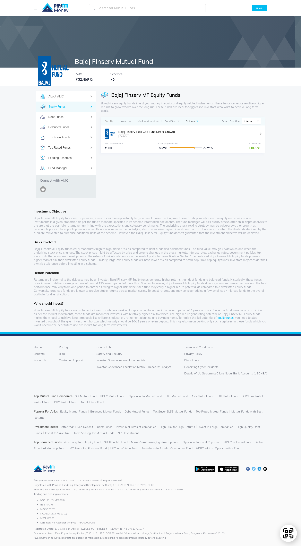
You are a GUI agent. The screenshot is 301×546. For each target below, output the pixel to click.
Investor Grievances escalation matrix (120, 360)
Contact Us (103, 347)
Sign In (259, 8)
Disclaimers (191, 360)
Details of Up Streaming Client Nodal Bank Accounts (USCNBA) (225, 373)
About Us (40, 360)
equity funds (225, 318)
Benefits (39, 354)
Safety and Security (109, 354)
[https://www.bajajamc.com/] (44, 191)
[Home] (53, 8)
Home (38, 347)
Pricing (63, 347)
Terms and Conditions (198, 347)
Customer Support (71, 360)
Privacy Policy (193, 354)
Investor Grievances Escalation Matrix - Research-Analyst (133, 367)
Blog (62, 354)
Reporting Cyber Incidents (201, 367)
